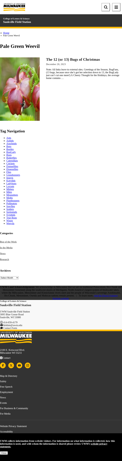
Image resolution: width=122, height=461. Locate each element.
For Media (5, 413)
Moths (9, 197)
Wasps (9, 220)
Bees (8, 146)
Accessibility (6, 431)
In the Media (6, 247)
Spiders (10, 209)
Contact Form (10, 328)
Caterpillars (12, 160)
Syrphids (10, 215)
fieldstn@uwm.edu (12, 325)
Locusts (10, 186)
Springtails (11, 212)
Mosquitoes (12, 195)
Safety (3, 381)
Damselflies (12, 166)
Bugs (9, 155)
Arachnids (11, 143)
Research (4, 259)
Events (3, 403)
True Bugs (11, 217)
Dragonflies (12, 169)
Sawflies (10, 206)
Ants (8, 137)
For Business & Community (14, 408)
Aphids (10, 140)
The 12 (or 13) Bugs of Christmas (73, 59)
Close (4, 453)
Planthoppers (12, 200)
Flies (8, 172)
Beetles (10, 149)
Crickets (10, 163)
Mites (9, 192)
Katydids (10, 180)
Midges (10, 189)
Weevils (10, 223)
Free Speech (6, 386)
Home (6, 33)
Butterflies (11, 157)
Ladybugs (11, 183)
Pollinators (11, 203)
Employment (6, 392)
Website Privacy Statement (13, 426)
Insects (9, 177)
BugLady (11, 152)
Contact (6, 358)
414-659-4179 (10, 322)
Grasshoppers (13, 175)
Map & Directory (8, 376)
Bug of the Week (8, 241)
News (3, 253)
